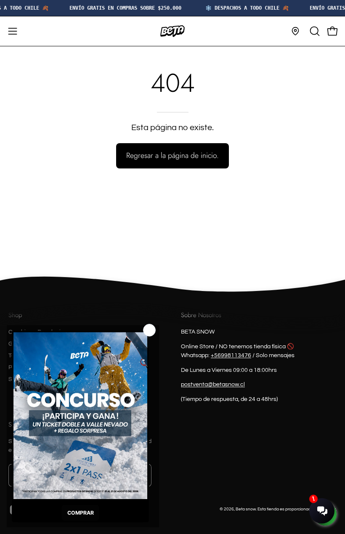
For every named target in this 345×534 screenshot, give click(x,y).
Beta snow (246, 509)
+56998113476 (231, 355)
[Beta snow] (172, 31)
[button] (314, 31)
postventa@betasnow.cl (213, 385)
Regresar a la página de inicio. (172, 155)
